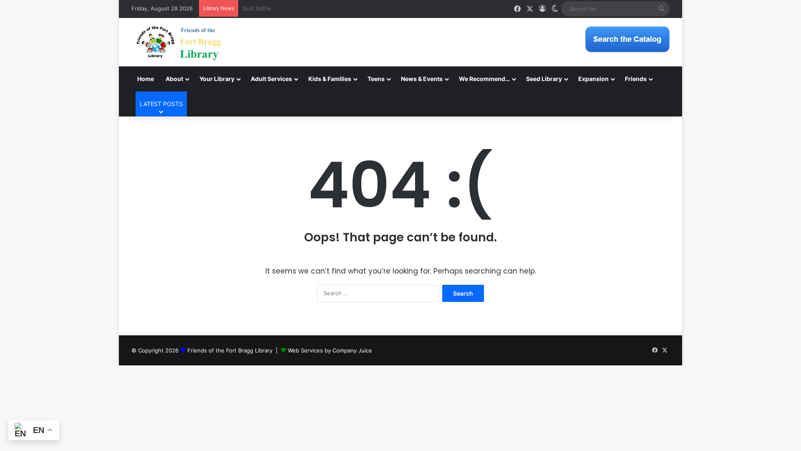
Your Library (216, 78)
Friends (636, 78)
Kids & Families (329, 78)
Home (145, 78)
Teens (376, 78)
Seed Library (544, 78)
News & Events (422, 78)
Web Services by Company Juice (330, 350)
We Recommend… (484, 78)
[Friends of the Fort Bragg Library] (178, 42)
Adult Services (271, 78)
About (174, 78)
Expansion (593, 78)
